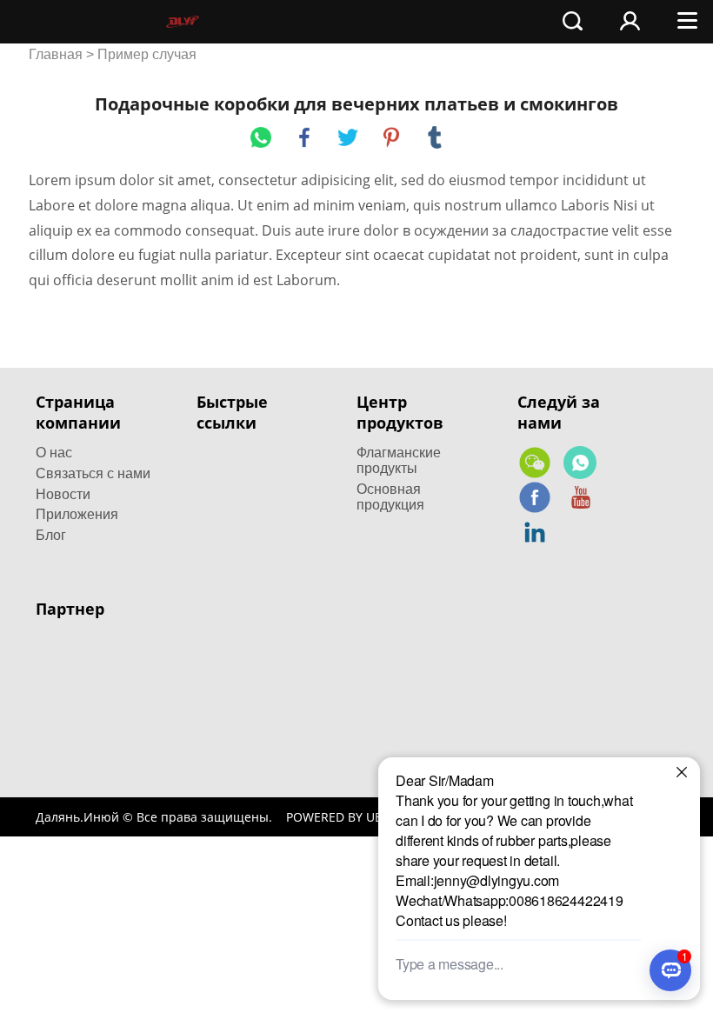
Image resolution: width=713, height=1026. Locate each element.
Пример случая (147, 54)
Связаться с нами (93, 473)
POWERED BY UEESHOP (353, 817)
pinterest (391, 137)
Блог (51, 535)
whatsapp (261, 137)
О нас (54, 452)
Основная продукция (390, 497)
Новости (63, 494)
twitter (348, 137)
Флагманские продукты (398, 460)
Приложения (77, 514)
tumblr (435, 137)
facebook (304, 137)
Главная (56, 54)
